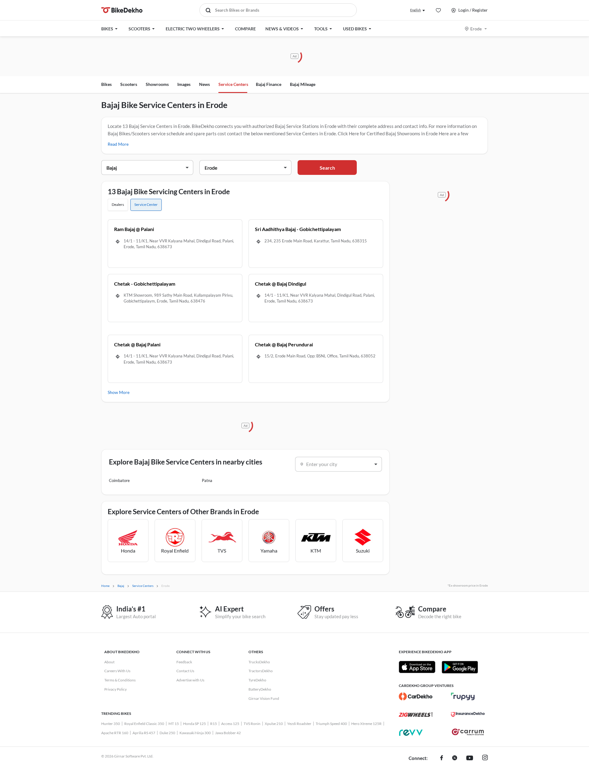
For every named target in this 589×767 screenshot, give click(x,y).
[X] (454, 758)
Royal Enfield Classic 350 (144, 723)
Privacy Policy (115, 689)
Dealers (118, 204)
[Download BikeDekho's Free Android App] (459, 667)
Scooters (128, 84)
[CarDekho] (416, 696)
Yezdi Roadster (299, 723)
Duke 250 (167, 732)
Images (184, 84)
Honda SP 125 (194, 723)
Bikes (106, 84)
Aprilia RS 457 (144, 732)
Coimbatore (119, 480)
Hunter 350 (110, 723)
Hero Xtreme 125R (366, 723)
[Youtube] (469, 758)
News (204, 84)
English (415, 10)
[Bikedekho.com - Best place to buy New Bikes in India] (122, 10)
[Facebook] (441, 758)
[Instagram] (485, 758)
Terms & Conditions (120, 680)
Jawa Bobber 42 (228, 732)
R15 (213, 723)
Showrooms (157, 84)
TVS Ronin (252, 723)
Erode (476, 28)
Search (327, 168)
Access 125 (230, 723)
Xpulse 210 (274, 723)
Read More (118, 144)
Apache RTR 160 (114, 732)
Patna (207, 480)
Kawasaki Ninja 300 (195, 732)
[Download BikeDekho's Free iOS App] (417, 667)
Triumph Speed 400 (331, 723)
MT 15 (173, 723)
